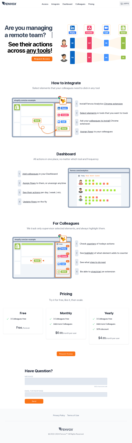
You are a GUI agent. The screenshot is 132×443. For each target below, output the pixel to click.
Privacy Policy (59, 415)
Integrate (55, 4)
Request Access (42, 59)
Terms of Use (73, 415)
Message (29, 376)
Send (34, 401)
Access (45, 4)
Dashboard (67, 4)
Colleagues (80, 4)
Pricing (91, 4)
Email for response (34, 391)
